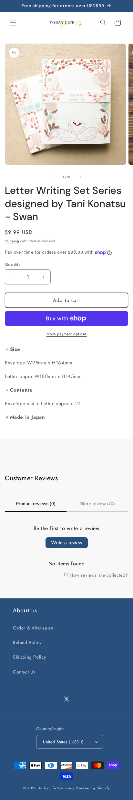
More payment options (66, 334)
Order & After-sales (33, 628)
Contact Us (24, 672)
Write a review (66, 542)
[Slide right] (81, 177)
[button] (13, 23)
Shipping (12, 241)
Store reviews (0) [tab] (97, 503)
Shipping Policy (29, 657)
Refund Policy (27, 642)
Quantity (12, 264)
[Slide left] (52, 177)
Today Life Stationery (57, 788)
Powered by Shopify (93, 788)
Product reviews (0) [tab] (36, 503)
